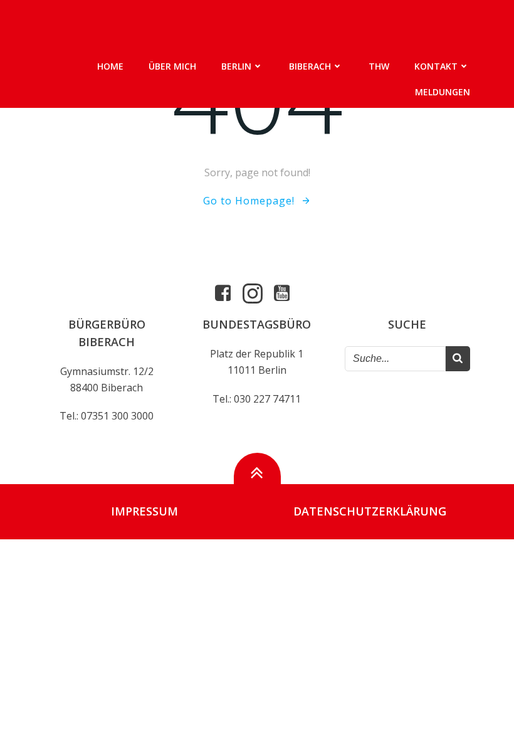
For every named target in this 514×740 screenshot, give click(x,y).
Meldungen (442, 92)
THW (379, 66)
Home (110, 66)
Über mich (172, 66)
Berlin (236, 66)
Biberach (310, 66)
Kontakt (436, 66)
